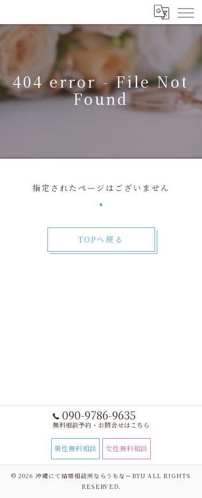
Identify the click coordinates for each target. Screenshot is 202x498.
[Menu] (185, 12)
